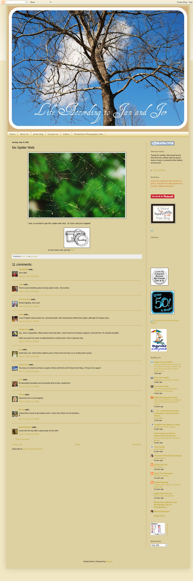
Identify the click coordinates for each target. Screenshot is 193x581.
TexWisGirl (23, 269)
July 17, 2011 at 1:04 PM (29, 387)
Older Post (136, 445)
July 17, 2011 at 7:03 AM (29, 306)
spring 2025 (158, 418)
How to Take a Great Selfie (164, 496)
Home (12, 134)
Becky (21, 410)
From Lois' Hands (161, 378)
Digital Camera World (163, 362)
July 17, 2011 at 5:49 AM (29, 276)
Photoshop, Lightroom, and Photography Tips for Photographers (165, 504)
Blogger (109, 561)
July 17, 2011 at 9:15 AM (29, 371)
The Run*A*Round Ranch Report (168, 456)
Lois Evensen (24, 299)
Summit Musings (161, 482)
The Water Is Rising (161, 476)
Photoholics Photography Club (88, 134)
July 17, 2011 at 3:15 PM (29, 419)
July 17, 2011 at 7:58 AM (29, 341)
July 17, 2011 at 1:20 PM (29, 401)
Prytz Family (159, 447)
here (72, 250)
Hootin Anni (24, 329)
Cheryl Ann (23, 365)
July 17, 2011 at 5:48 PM (29, 434)
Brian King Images (162, 511)
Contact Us (53, 134)
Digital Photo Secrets (163, 493)
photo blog (38, 134)
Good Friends (159, 449)
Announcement (159, 458)
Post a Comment (22, 439)
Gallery (66, 134)
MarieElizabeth (25, 427)
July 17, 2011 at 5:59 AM (29, 291)
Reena (21, 395)
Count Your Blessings (163, 473)
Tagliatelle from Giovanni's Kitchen (166, 380)
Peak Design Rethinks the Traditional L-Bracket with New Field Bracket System (167, 402)
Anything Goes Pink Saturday (165, 427)
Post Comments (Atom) (32, 449)
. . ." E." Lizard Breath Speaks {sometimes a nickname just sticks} (166, 413)
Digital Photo (159, 516)
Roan (21, 314)
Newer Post (17, 445)
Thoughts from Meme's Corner (167, 425)
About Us (24, 134)
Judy (21, 284)
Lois (20, 380)
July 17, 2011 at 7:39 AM (29, 321)
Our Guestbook (159, 170)
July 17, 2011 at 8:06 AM (29, 356)
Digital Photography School (165, 398)
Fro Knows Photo (161, 386)
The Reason (158, 467)
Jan (20, 350)
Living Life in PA (161, 465)
